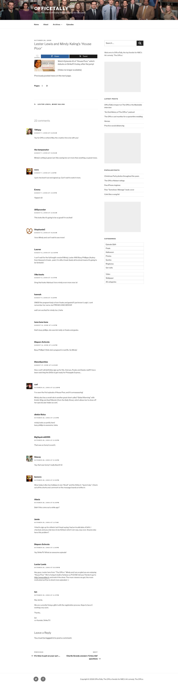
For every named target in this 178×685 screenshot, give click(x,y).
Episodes (70, 24)
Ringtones (110, 264)
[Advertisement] (122, 77)
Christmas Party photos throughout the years (121, 176)
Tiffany (37, 130)
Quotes (108, 260)
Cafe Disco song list (112, 194)
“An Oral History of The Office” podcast (119, 112)
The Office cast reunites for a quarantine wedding (123, 116)
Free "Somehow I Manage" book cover (119, 190)
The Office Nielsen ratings (114, 181)
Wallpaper (110, 278)
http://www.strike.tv (42, 577)
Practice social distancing (114, 126)
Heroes (107, 121)
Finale (108, 248)
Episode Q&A (111, 244)
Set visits (109, 268)
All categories (111, 282)
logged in (50, 638)
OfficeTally (51, 8)
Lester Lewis (44, 104)
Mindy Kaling (58, 104)
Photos (108, 256)
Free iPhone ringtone (112, 185)
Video (108, 274)
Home (36, 24)
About (45, 24)
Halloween (110, 252)
